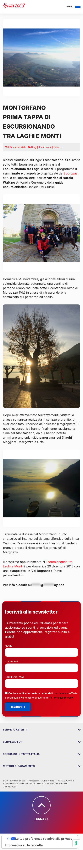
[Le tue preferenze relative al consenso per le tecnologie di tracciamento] (76, 843)
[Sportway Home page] (14, 5)
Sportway (70, 173)
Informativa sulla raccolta (24, 845)
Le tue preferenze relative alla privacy (43, 839)
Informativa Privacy (62, 697)
